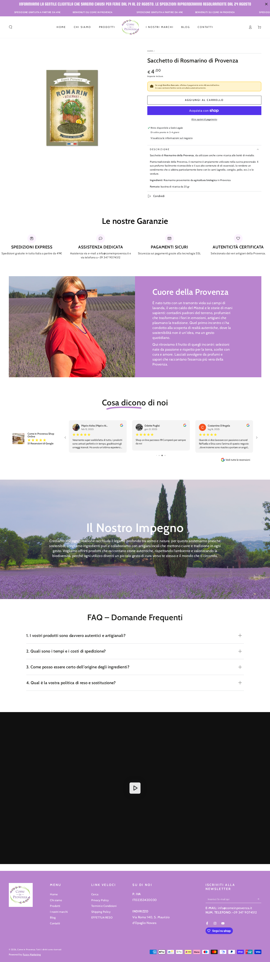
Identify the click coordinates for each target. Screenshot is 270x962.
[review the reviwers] (184, 425)
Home (150, 51)
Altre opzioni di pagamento (204, 119)
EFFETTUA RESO (102, 917)
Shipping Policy (101, 911)
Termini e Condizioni (103, 906)
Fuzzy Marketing (32, 954)
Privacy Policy (100, 900)
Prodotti (55, 906)
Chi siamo (56, 900)
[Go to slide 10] (163, 455)
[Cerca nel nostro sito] (10, 27)
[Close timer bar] (266, 4)
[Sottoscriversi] (259, 899)
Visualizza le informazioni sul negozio (171, 138)
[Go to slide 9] (160, 455)
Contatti (55, 923)
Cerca (94, 894)
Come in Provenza (26, 949)
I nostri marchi (59, 911)
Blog (53, 917)
